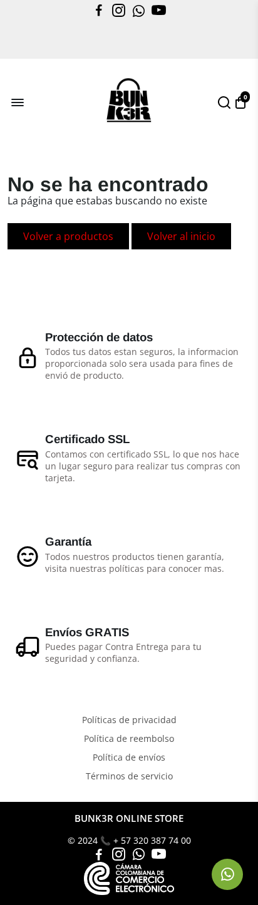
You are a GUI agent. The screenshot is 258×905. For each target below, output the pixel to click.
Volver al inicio (181, 236)
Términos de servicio (129, 776)
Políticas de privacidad (129, 720)
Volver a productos (68, 236)
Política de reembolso (129, 738)
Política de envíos (129, 757)
